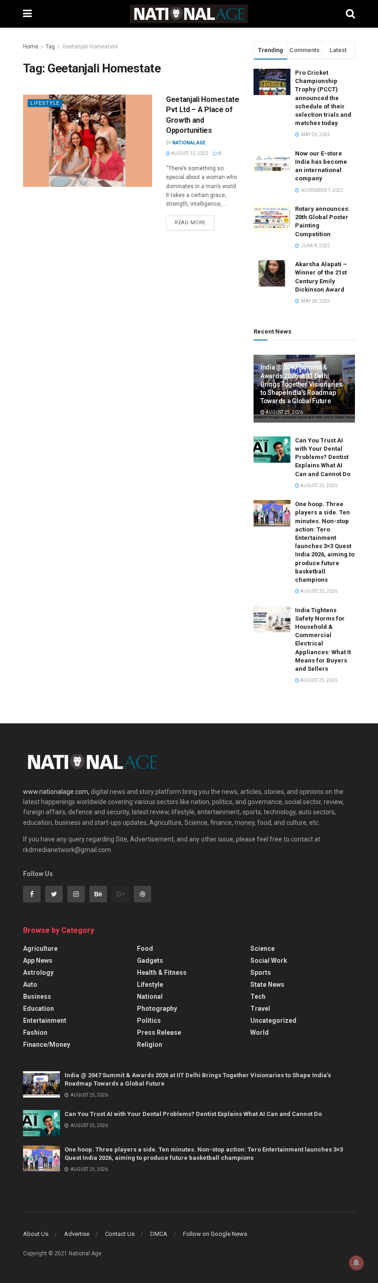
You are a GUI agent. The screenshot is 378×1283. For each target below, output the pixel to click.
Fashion (35, 1032)
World (259, 1032)
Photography (157, 1008)
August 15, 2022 (189, 153)
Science (262, 948)
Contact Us (120, 1233)
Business (37, 996)
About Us (35, 1233)
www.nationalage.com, (56, 791)
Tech (258, 996)
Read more (190, 223)
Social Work (268, 960)
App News (38, 960)
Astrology (38, 972)
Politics (149, 1020)
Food (145, 948)
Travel (260, 1008)
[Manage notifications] (356, 1262)
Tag (50, 46)
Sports (260, 972)
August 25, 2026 (284, 412)
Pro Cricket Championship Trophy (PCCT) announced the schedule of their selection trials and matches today (323, 97)
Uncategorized (273, 1020)
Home (30, 46)
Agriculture (40, 948)
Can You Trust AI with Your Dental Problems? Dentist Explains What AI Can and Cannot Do (322, 457)
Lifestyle (44, 103)
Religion (149, 1044)
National (150, 996)
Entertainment (44, 1020)
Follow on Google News (215, 1233)
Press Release (159, 1032)
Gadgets (150, 960)
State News (267, 984)
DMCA (158, 1233)
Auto (30, 984)
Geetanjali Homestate (90, 46)
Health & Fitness (162, 972)
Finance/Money (46, 1044)
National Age (189, 142)
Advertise (76, 1233)
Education (38, 1008)
